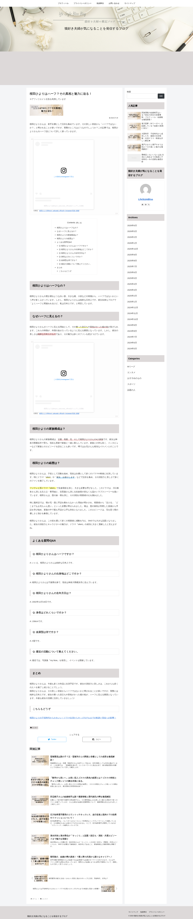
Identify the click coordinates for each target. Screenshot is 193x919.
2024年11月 (132, 313)
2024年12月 (132, 308)
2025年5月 (132, 278)
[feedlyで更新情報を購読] (145, 204)
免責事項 (143, 912)
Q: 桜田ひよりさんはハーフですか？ (73, 246)
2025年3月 (132, 290)
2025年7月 (132, 266)
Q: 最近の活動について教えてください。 (75, 264)
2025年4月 (132, 284)
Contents (71, 222)
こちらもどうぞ (65, 271)
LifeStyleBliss (145, 199)
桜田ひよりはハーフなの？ (67, 228)
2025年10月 (132, 249)
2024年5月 (132, 349)
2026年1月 (132, 243)
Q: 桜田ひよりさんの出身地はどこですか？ (76, 249)
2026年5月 (132, 231)
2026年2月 (132, 237)
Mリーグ (131, 366)
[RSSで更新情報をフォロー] (148, 204)
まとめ (59, 267)
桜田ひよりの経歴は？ (66, 238)
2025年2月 (132, 296)
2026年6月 (132, 225)
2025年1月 (132, 302)
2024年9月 (132, 325)
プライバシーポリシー (157, 912)
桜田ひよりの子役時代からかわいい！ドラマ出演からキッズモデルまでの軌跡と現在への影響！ (73, 718)
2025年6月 (132, 272)
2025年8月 (132, 261)
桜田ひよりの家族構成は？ (67, 235)
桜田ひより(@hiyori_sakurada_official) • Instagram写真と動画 (59, 211)
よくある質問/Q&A (64, 242)
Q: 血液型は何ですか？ (68, 260)
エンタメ (35, 727)
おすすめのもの (134, 378)
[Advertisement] (96, 68)
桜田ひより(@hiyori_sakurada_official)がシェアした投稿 (64, 206)
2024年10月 (132, 319)
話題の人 (131, 390)
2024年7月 (132, 337)
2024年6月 (132, 343)
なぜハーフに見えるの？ (67, 231)
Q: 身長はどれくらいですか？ (71, 257)
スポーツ (131, 384)
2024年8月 (132, 331)
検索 (129, 92)
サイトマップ (133, 912)
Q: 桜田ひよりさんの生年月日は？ (72, 253)
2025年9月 (132, 255)
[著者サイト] (142, 204)
